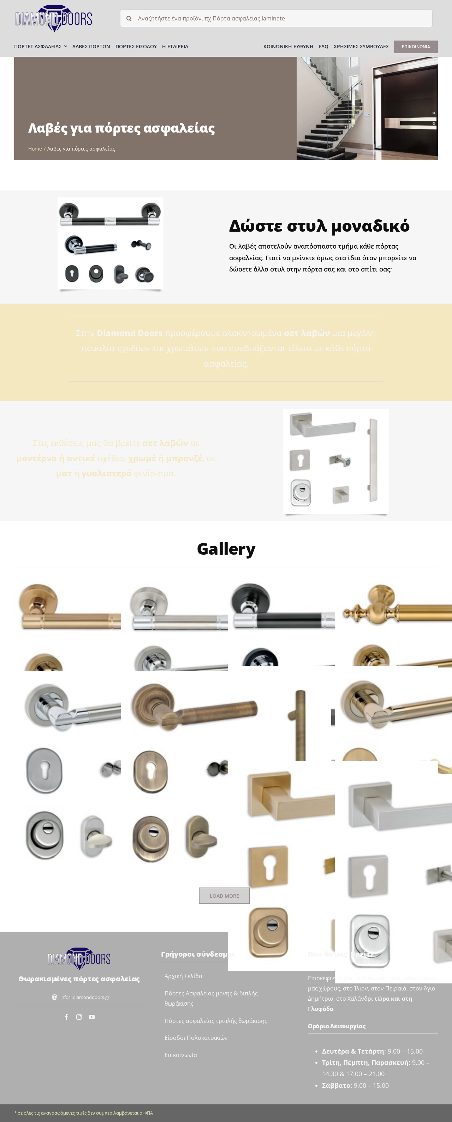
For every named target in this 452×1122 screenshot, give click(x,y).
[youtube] (92, 1017)
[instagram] (79, 1017)
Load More (224, 895)
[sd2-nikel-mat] (79, 949)
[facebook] (66, 1017)
